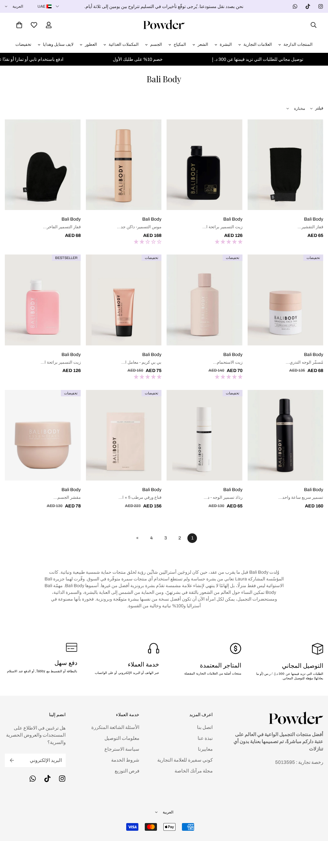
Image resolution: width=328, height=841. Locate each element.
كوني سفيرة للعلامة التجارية (185, 760)
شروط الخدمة (125, 760)
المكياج (180, 44)
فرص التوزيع (127, 770)
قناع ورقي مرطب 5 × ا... (140, 497)
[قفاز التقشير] (286, 164)
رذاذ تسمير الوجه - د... (223, 497)
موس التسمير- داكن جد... (139, 227)
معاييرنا (205, 749)
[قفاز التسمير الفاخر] (43, 164)
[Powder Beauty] (164, 25)
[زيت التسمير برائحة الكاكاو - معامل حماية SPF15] (204, 164)
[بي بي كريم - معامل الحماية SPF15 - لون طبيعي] (124, 300)
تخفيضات (23, 44)
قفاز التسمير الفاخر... (62, 227)
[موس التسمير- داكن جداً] (124, 164)
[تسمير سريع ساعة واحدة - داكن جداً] (286, 435)
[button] (19, 25)
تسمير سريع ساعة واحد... (300, 497)
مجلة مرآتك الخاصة (194, 770)
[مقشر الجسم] (43, 435)
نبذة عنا (205, 738)
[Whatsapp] (295, 6)
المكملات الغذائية (124, 44)
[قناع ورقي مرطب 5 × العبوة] (124, 435)
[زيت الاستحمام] (204, 300)
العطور (91, 44)
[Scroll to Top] (12, 806)
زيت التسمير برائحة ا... (222, 227)
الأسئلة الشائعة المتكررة (115, 727)
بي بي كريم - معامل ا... (141, 362)
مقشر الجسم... (67, 497)
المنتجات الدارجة (298, 44)
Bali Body (313, 219)
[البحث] (311, 25)
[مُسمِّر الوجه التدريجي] (286, 300)
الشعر (203, 44)
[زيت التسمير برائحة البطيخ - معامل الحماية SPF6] (43, 300)
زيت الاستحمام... (227, 362)
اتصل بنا (205, 727)
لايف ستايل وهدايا (58, 44)
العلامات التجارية (257, 44)
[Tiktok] (307, 6)
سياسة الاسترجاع (121, 749)
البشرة (226, 44)
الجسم (156, 44)
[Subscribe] (12, 760)
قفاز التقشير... (310, 227)
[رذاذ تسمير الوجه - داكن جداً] (204, 435)
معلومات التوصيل (121, 738)
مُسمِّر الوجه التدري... (304, 362)
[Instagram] (320, 6)
